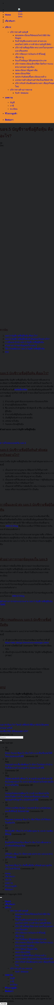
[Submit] (1, 740)
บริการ (8, 27)
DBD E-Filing (12, 526)
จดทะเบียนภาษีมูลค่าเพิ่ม (26, 70)
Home (8, 15)
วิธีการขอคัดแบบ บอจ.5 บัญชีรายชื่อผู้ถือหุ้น (25, 349)
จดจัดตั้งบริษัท (20, 389)
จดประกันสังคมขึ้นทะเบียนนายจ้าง (30, 77)
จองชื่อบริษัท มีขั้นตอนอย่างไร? (14, 731)
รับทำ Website (21, 93)
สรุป (7, 352)
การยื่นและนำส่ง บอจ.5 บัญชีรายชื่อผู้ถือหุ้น (24, 342)
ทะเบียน (13, 109)
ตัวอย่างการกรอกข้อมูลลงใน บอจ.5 (21, 345)
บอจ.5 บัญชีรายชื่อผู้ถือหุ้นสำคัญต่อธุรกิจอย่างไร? (27, 339)
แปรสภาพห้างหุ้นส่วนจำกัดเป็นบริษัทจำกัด (34, 80)
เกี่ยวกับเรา (10, 21)
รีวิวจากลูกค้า (11, 113)
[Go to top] (1, 897)
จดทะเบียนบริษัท (22, 73)
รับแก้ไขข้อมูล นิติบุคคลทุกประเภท (30, 60)
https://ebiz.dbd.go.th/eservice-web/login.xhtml (27, 643)
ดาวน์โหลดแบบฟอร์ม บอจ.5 (13, 443)
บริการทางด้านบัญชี (19, 32)
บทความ (9, 97)
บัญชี (12, 102)
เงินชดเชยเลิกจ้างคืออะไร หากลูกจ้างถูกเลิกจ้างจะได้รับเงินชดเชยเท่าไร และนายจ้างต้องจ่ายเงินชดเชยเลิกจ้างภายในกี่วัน (29, 781)
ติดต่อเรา (9, 120)
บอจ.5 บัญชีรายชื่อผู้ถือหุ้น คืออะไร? (21, 336)
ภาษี (12, 106)
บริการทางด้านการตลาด (21, 90)
